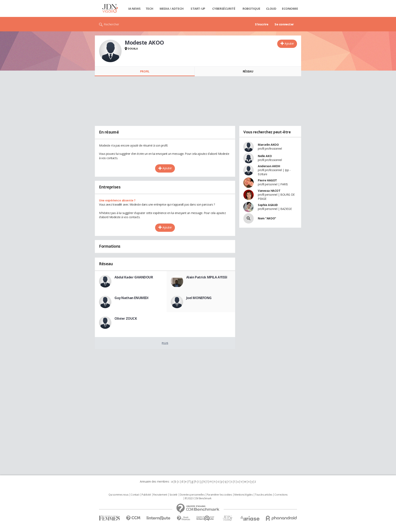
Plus (165, 343)
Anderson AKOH (269, 166)
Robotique (251, 8)
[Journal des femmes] (109, 518)
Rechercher (111, 24)
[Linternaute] (159, 518)
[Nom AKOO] (248, 218)
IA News (134, 8)
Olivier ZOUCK (125, 318)
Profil (144, 71)
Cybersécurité (223, 8)
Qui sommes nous (118, 494)
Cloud (271, 8)
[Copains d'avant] (205, 518)
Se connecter (284, 24)
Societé (173, 494)
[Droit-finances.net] (183, 518)
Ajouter (289, 43)
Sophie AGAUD (268, 205)
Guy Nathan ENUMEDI (131, 298)
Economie (290, 8)
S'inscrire (261, 24)
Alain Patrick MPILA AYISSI (206, 277)
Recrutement (160, 494)
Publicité (146, 494)
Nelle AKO (265, 156)
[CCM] (133, 518)
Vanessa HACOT (269, 191)
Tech (149, 8)
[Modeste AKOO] (110, 51)
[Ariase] (249, 518)
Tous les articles (263, 494)
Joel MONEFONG (199, 298)
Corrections (281, 494)
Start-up (198, 8)
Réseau (248, 71)
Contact (135, 494)
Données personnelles (192, 494)
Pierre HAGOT (267, 180)
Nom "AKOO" (267, 218)
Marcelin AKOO (268, 145)
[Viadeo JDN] (227, 518)
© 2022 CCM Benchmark (198, 498)
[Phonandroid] (281, 518)
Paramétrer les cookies (219, 494)
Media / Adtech (172, 8)
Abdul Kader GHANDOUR (133, 277)
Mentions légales (243, 494)
